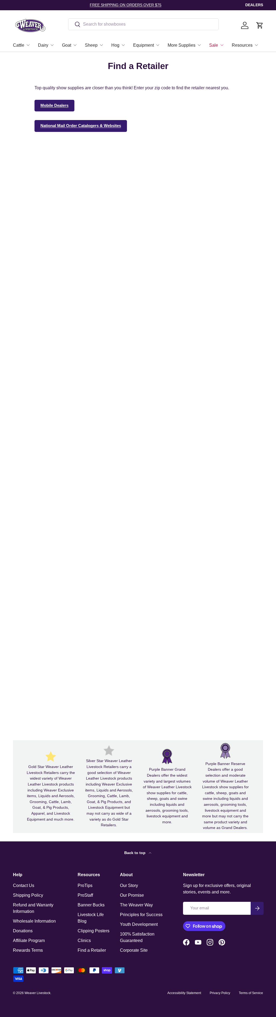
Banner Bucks (91, 905)
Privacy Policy (220, 993)
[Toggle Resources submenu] (256, 45)
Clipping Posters (93, 931)
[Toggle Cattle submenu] (28, 45)
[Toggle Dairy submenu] (52, 45)
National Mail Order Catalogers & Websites (80, 126)
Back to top (135, 853)
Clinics (84, 940)
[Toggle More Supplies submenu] (199, 45)
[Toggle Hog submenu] (123, 45)
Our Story (129, 885)
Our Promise (132, 895)
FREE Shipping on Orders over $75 (125, 5)
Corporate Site (134, 950)
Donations (23, 931)
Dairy (43, 45)
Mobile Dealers (54, 105)
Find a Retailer (92, 950)
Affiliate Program (29, 940)
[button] (260, 25)
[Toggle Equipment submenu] (157, 45)
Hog (115, 45)
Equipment (143, 45)
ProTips (85, 885)
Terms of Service (251, 993)
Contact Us (23, 885)
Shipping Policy (28, 895)
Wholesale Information (34, 921)
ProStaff (85, 895)
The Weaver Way (136, 905)
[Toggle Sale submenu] (222, 45)
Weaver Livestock (37, 993)
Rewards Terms (28, 950)
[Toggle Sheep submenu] (101, 45)
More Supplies (181, 45)
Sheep (91, 45)
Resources (242, 45)
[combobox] (143, 24)
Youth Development (139, 924)
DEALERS (254, 5)
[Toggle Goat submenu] (75, 45)
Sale (213, 45)
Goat (66, 45)
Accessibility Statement (184, 993)
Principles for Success (141, 914)
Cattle (18, 45)
